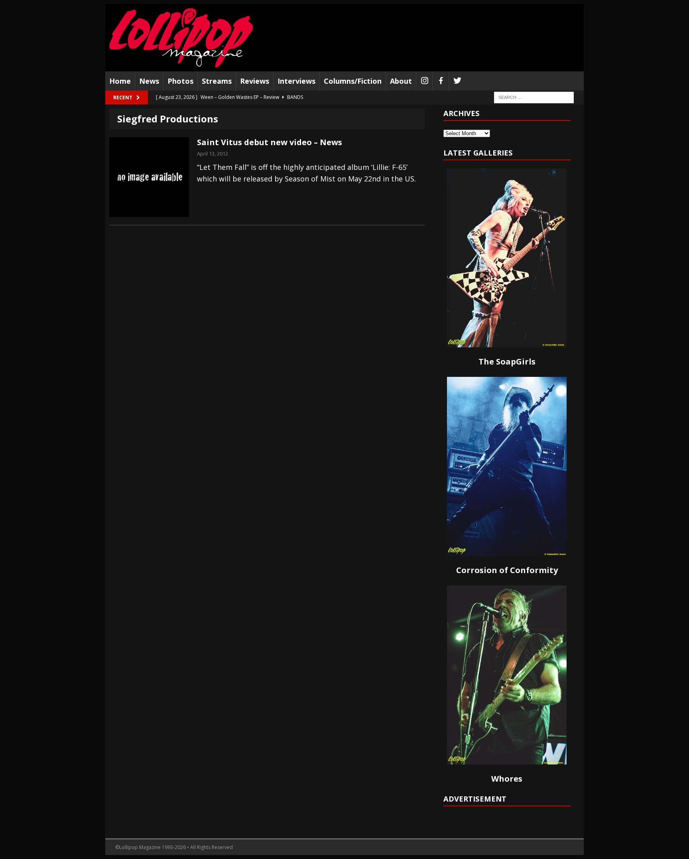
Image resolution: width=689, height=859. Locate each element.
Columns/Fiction (353, 81)
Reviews (254, 81)
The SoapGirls (506, 361)
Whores (506, 778)
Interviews (296, 81)
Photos (180, 81)
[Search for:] (534, 97)
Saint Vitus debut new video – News (269, 142)
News (149, 81)
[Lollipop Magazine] (181, 37)
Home (120, 81)
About (401, 81)
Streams (217, 81)
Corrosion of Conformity (507, 570)
